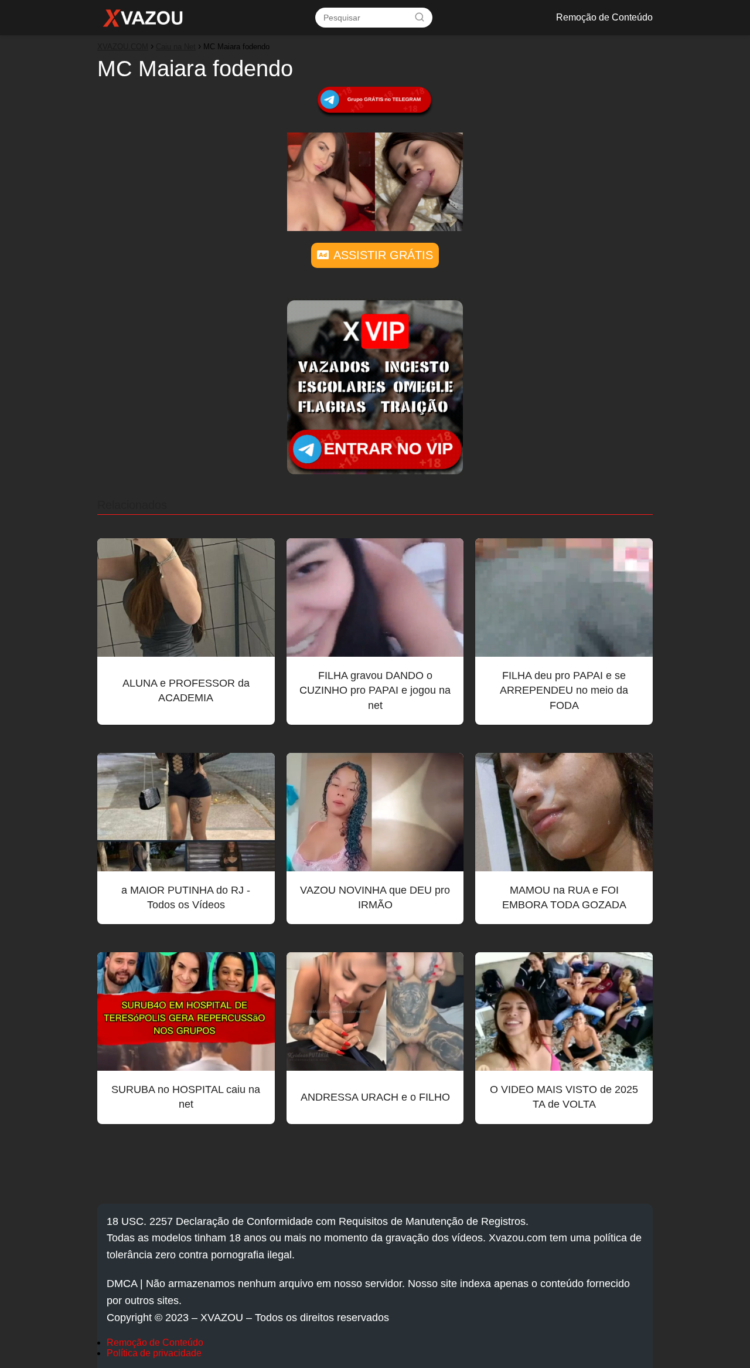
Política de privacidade (154, 1353)
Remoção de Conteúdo (604, 17)
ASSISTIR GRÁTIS (383, 255)
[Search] (419, 17)
